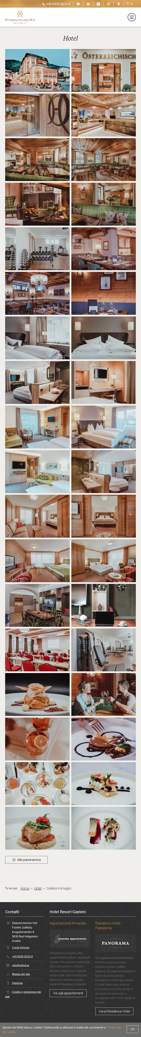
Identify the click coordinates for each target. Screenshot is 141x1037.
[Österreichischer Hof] (20, 17)
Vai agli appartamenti (68, 993)
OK (132, 1029)
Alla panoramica (29, 860)
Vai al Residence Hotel (114, 1011)
